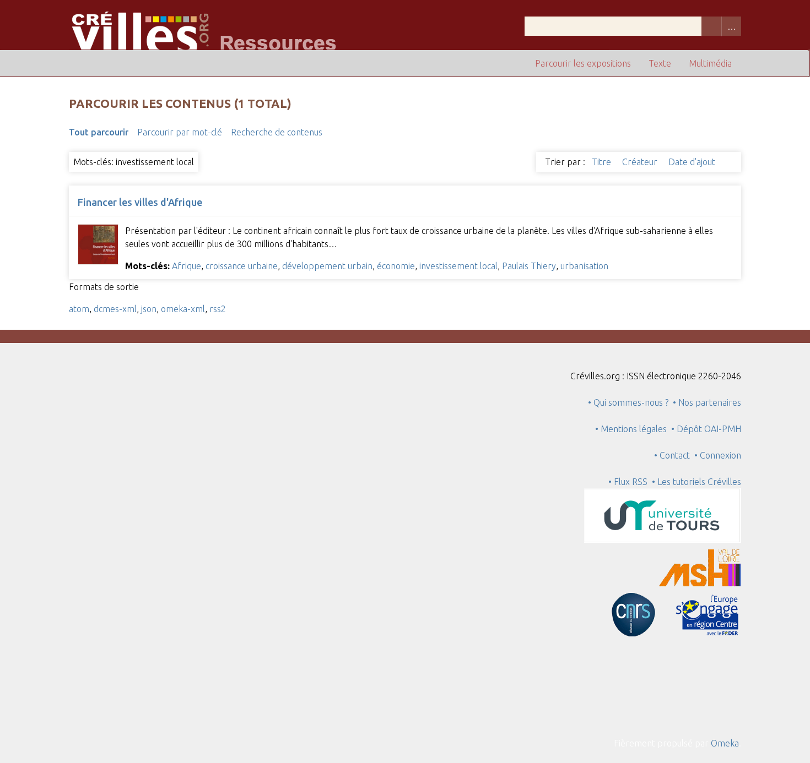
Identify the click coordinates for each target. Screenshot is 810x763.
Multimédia (710, 63)
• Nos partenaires (707, 402)
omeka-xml (183, 309)
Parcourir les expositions (583, 63)
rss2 (217, 309)
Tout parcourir (98, 132)
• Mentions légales (631, 429)
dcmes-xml (115, 309)
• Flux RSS (627, 482)
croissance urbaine (242, 266)
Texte (660, 63)
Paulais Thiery (529, 266)
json (148, 309)
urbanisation (584, 266)
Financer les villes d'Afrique (140, 202)
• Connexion (717, 455)
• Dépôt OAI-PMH (706, 429)
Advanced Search (731, 26)
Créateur (641, 162)
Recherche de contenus (276, 132)
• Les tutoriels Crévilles (696, 482)
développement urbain (327, 266)
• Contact (674, 455)
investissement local (458, 266)
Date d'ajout (692, 162)
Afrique (186, 266)
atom (79, 309)
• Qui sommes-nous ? (628, 402)
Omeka (725, 743)
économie (396, 266)
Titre (602, 162)
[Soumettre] (711, 26)
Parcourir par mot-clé (179, 132)
